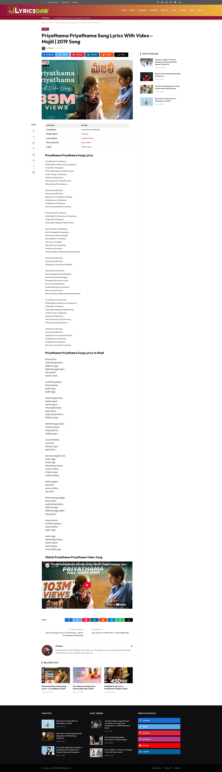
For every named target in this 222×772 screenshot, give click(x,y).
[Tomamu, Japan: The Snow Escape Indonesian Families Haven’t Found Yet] (146, 62)
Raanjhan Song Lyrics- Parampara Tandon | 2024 (116, 687)
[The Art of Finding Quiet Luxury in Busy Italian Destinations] (146, 89)
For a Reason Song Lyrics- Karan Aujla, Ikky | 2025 (71, 18)
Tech (173, 10)
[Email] (33, 172)
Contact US (65, 2)
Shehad (50, 48)
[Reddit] (33, 154)
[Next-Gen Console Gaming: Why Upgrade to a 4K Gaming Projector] (48, 736)
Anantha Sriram (87, 138)
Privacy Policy (53, 2)
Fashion (154, 10)
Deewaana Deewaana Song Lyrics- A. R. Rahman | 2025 (54, 687)
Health (164, 10)
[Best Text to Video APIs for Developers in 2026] (146, 101)
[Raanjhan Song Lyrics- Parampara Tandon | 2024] (118, 675)
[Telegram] (33, 160)
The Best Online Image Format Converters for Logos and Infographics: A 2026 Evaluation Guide (117, 724)
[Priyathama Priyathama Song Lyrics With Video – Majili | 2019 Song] (87, 89)
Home (124, 10)
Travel (182, 10)
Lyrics (200, 10)
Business (142, 10)
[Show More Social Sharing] (131, 55)
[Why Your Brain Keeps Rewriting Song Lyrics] (146, 76)
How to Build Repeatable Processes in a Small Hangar (116, 738)
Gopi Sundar (86, 142)
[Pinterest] (33, 148)
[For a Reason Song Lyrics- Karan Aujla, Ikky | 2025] (87, 675)
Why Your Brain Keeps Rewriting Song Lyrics (167, 75)
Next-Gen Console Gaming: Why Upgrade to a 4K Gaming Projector (69, 735)
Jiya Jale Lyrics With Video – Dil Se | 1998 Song (110, 633)
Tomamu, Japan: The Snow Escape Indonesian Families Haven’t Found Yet (166, 62)
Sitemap (75, 2)
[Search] (179, 2)
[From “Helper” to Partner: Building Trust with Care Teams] (96, 752)
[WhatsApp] (33, 166)
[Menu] (43, 2)
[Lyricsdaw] (28, 10)
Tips (192, 10)
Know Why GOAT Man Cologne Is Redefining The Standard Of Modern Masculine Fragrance (69, 749)
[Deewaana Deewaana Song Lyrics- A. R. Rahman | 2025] (56, 675)
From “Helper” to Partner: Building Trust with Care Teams (118, 751)
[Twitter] (33, 136)
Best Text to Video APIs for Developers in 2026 (165, 100)
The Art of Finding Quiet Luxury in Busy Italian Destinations (167, 87)
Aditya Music (86, 147)
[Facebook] (33, 130)
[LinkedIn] (33, 142)
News (132, 10)
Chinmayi (85, 134)
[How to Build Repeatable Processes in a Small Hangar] (96, 740)
